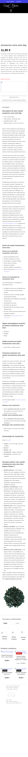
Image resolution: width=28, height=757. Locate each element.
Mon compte (10, 1)
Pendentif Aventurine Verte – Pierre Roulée (7, 656)
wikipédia (8, 440)
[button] (5, 10)
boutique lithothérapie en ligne (9, 223)
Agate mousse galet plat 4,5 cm (7, 673)
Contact (18, 1)
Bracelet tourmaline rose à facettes (21, 673)
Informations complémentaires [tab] (14, 100)
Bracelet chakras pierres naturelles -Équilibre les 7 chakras (21, 658)
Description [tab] (14, 97)
